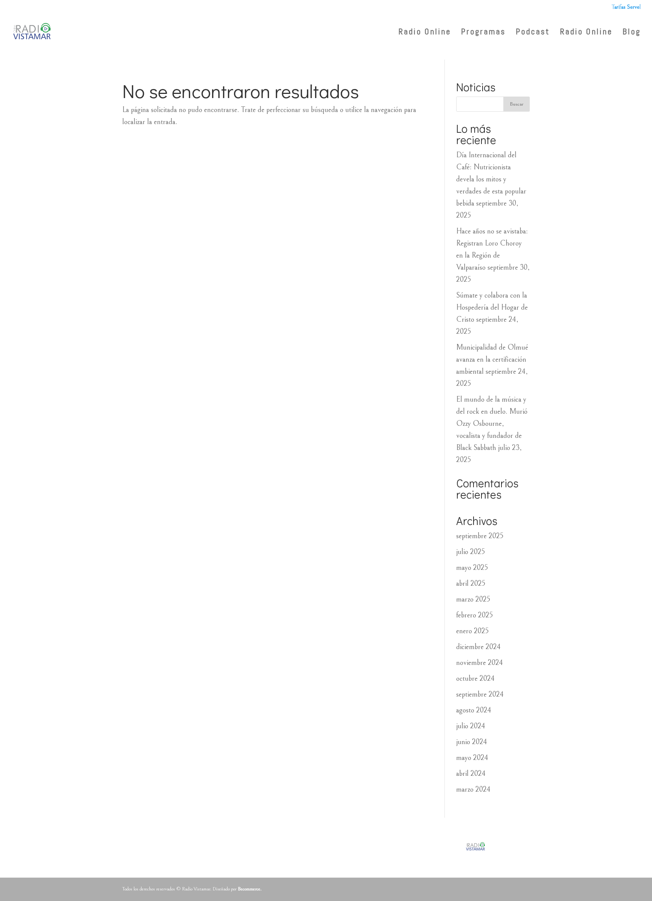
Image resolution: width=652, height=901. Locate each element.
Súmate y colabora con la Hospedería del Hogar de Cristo (492, 307)
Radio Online (586, 33)
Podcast (533, 33)
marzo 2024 (473, 789)
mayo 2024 (472, 758)
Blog (632, 33)
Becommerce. (249, 889)
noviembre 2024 (479, 662)
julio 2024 (470, 726)
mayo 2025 (472, 567)
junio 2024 (471, 742)
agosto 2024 (473, 710)
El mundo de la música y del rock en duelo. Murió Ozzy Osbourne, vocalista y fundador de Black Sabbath (491, 423)
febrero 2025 (474, 615)
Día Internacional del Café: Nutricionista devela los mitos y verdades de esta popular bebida (491, 179)
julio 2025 (470, 552)
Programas (483, 33)
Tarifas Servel (626, 7)
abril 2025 (470, 583)
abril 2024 (471, 773)
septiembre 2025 (479, 536)
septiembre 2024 (480, 694)
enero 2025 (472, 631)
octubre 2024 (475, 678)
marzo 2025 (473, 599)
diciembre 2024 (478, 647)
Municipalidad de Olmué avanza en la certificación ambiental (492, 359)
